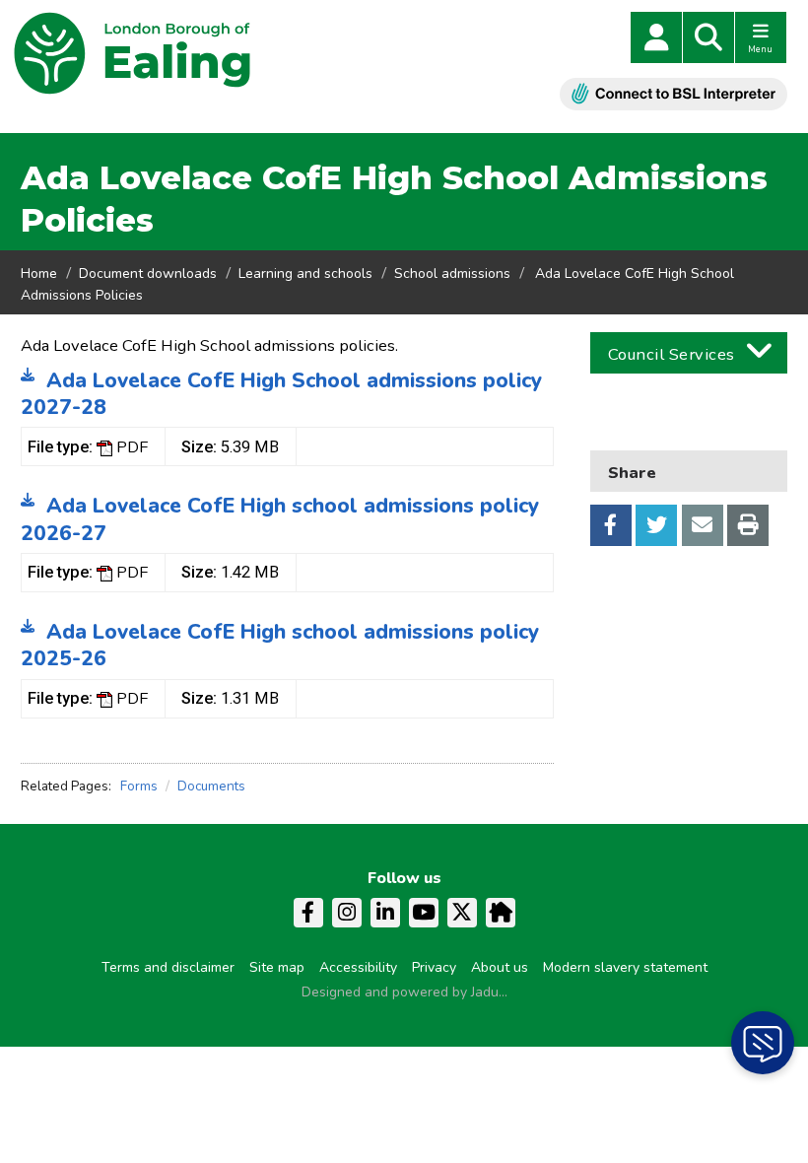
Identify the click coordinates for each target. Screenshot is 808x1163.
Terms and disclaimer (168, 967)
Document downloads (148, 273)
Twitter (656, 525)
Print (748, 525)
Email (702, 525)
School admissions (452, 273)
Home (39, 273)
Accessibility (358, 967)
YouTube (423, 912)
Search (708, 37)
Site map (276, 967)
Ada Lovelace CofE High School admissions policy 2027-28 (281, 394)
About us (499, 967)
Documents (211, 786)
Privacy (434, 967)
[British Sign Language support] (673, 94)
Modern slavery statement (625, 967)
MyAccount (656, 37)
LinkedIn (385, 912)
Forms (139, 786)
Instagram (347, 912)
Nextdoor (500, 912)
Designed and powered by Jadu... (404, 992)
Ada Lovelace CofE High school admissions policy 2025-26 (280, 645)
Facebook (611, 525)
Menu (760, 49)
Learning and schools (305, 273)
